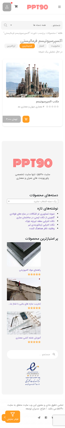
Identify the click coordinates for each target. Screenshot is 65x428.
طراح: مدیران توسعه (35, 409)
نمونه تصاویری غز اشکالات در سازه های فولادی (32, 214)
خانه (60, 33)
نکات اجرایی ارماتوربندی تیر (41, 225)
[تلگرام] (39, 417)
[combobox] (28, 25)
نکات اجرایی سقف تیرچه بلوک (40, 221)
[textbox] (32, 201)
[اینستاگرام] (45, 417)
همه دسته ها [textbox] (39, 25)
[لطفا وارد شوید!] (7, 7)
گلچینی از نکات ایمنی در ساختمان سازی (35, 217)
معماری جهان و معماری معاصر (28, 107)
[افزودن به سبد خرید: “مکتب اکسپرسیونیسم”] (26, 119)
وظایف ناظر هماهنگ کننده (42, 228)
